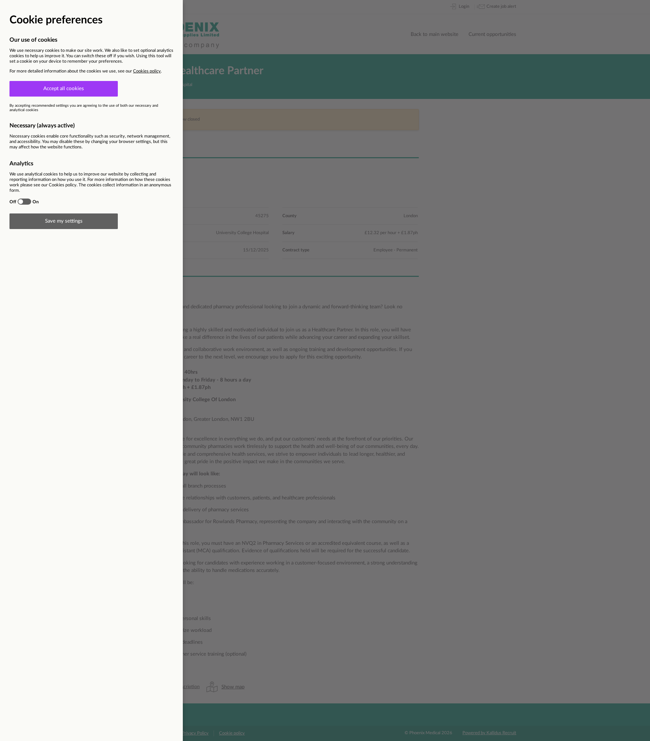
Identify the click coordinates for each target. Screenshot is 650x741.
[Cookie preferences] (325, 370)
